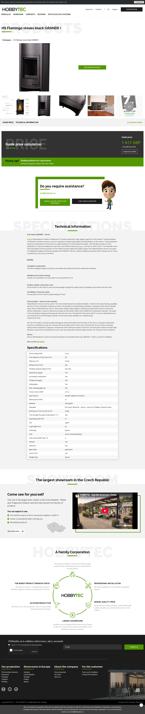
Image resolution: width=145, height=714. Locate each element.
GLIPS (126, 702)
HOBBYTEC (23, 702)
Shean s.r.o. (140, 702)
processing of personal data (31, 645)
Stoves (29, 239)
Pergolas (6, 14)
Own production (60, 672)
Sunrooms (18, 14)
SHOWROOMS (131, 9)
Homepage (6, 40)
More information (13, 531)
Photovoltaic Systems (59, 14)
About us (57, 677)
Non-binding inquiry (92, 67)
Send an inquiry (136, 122)
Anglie (114, 9)
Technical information (26, 122)
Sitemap (44, 702)
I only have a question (87, 201)
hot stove (40, 342)
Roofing (42, 14)
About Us (89, 9)
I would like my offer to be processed (55, 202)
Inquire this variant (129, 152)
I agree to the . (26, 645)
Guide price (8, 122)
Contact (98, 9)
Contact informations (90, 674)
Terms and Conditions (90, 672)
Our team (57, 674)
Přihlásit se (134, 647)
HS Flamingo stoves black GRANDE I (26, 40)
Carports (30, 14)
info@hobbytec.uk (48, 193)
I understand (139, 2)
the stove (79, 246)
